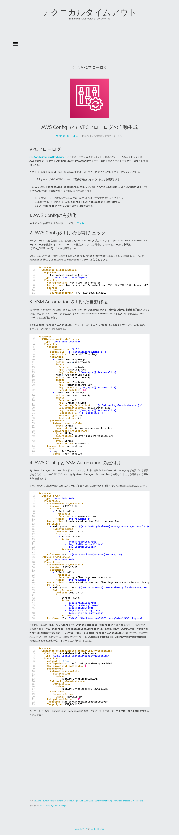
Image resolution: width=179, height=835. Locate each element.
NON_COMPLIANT (86, 801)
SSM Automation (102, 801)
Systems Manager (59, 805)
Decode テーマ (81, 829)
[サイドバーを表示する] (15, 44)
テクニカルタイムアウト (89, 12)
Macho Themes (97, 829)
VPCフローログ (137, 801)
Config (47, 805)
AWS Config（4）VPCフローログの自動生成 (89, 127)
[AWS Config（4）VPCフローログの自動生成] (89, 99)
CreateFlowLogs (71, 801)
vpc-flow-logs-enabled (120, 801)
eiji (77, 136)
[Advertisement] (89, 42)
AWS (42, 805)
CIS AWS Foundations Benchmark (48, 801)
